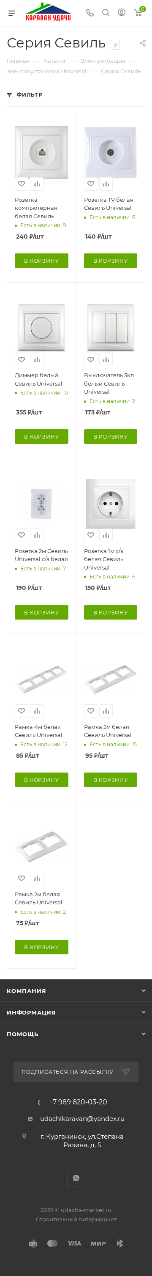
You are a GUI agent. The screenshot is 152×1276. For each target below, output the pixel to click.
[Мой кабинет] (121, 13)
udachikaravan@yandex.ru (82, 1119)
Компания (26, 990)
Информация (31, 1012)
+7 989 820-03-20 (78, 1102)
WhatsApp (76, 1178)
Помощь (22, 1034)
